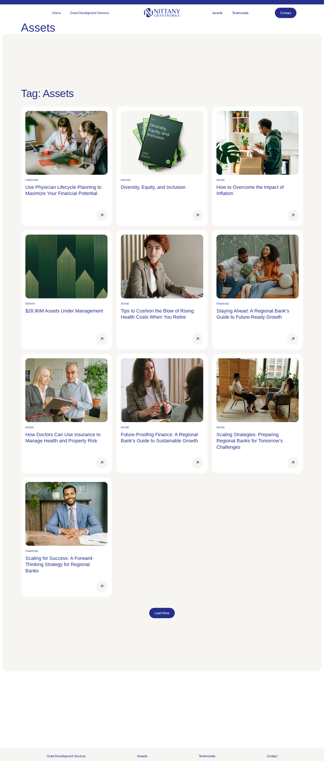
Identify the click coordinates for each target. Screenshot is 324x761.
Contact (272, 756)
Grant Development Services (66, 756)
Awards (142, 756)
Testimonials (207, 756)
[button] (162, 613)
